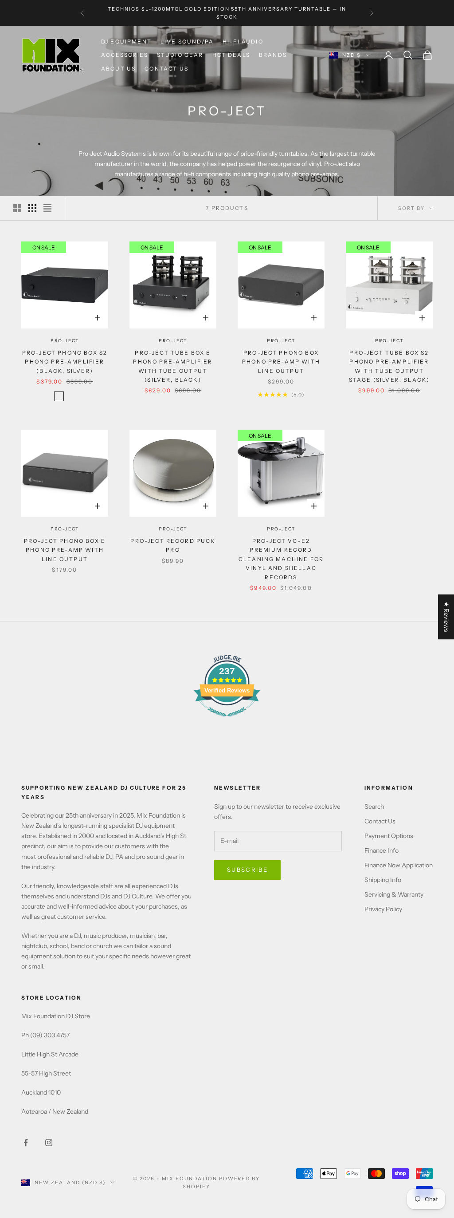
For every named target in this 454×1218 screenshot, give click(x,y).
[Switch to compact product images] (47, 208)
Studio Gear (180, 54)
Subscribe (247, 869)
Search (374, 807)
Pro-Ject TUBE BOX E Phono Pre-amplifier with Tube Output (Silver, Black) (172, 366)
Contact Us (379, 821)
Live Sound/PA (187, 41)
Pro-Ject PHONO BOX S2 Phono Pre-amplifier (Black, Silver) (64, 361)
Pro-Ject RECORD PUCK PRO (172, 545)
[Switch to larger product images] (17, 208)
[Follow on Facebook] (25, 1142)
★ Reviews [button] (446, 616)
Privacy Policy (383, 909)
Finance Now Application (398, 865)
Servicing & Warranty (393, 894)
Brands (273, 54)
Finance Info (381, 850)
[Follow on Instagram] (48, 1142)
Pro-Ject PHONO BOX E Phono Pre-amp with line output (65, 550)
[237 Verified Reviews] (227, 721)
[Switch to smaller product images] (32, 208)
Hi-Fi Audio (243, 41)
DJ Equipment (126, 41)
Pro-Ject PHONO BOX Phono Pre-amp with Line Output (281, 361)
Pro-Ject (65, 341)
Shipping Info (382, 880)
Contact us (166, 68)
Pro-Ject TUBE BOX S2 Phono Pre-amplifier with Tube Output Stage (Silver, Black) (389, 366)
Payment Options (388, 836)
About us (118, 68)
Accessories (124, 54)
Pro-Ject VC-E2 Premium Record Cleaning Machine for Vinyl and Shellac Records (281, 559)
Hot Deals (231, 54)
